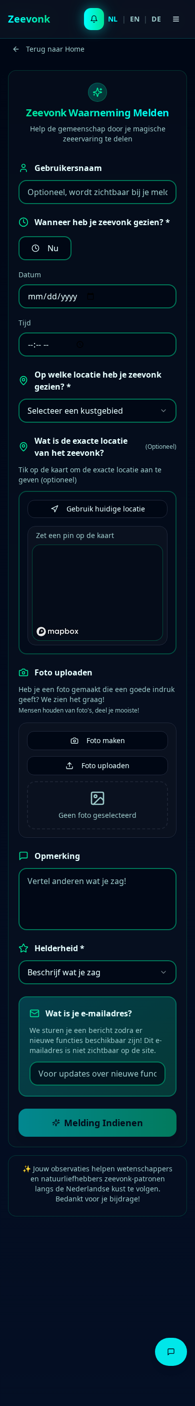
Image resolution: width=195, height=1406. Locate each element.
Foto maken (105, 740)
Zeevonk (29, 19)
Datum (29, 274)
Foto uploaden (63, 672)
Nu (53, 248)
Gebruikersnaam (68, 167)
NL (113, 19)
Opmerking (57, 855)
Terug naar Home (55, 49)
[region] (98, 593)
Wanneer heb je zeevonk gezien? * (102, 222)
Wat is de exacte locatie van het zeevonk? (105, 446)
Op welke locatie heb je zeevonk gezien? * (98, 380)
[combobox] (97, 411)
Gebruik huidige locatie (105, 508)
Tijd (24, 322)
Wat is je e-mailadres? (89, 1013)
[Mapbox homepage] (58, 631)
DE (156, 19)
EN (135, 19)
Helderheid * (59, 948)
